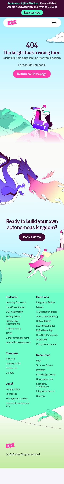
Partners (40, 369)
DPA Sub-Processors (46, 334)
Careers (10, 372)
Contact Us (11, 368)
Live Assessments (45, 325)
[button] (53, 22)
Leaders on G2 (13, 363)
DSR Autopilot (43, 321)
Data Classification (15, 307)
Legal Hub (11, 393)
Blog (38, 360)
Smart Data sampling (47, 316)
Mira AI (39, 307)
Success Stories (44, 365)
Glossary (40, 396)
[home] (12, 22)
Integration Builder (45, 302)
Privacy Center (13, 316)
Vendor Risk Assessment (18, 342)
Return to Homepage (32, 74)
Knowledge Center (46, 374)
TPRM (9, 333)
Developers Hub (44, 379)
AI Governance (13, 328)
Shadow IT (41, 339)
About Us (10, 358)
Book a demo (32, 237)
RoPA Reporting (44, 330)
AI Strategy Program (46, 311)
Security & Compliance (42, 385)
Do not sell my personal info (17, 404)
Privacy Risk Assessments (13, 322)
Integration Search (45, 391)
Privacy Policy (13, 389)
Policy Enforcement (46, 344)
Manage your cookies (17, 398)
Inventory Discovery (16, 302)
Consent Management (17, 337)
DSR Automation (14, 311)
